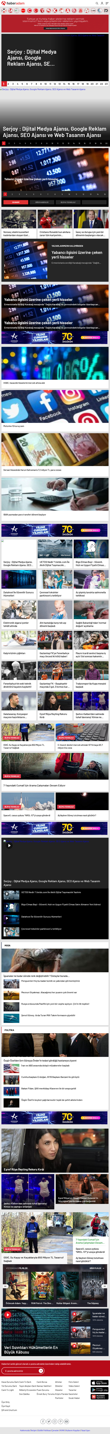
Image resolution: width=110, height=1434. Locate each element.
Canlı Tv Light (7, 1390)
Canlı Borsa (42, 1382)
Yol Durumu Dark (9, 1386)
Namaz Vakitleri (44, 1386)
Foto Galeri (74, 1382)
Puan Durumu (43, 1390)
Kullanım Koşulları (73, 1430)
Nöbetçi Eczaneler (27, 1390)
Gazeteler (73, 1394)
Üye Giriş (5, 1402)
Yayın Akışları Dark (27, 1386)
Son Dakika (24, 1394)
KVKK (62, 1430)
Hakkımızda (25, 1430)
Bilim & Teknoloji (68, 202)
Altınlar (58, 1382)
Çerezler (55, 1430)
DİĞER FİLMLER (95, 1268)
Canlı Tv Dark (25, 1382)
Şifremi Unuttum (9, 1410)
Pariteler (59, 1398)
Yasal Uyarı (85, 1430)
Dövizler (59, 1386)
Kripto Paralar (61, 1394)
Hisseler (59, 1390)
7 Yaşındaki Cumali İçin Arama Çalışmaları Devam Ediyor (89, 1241)
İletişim (34, 1430)
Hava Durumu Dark (10, 1382)
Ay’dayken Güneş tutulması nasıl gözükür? (90, 1259)
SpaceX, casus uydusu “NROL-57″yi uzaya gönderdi (90, 1250)
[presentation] (6, 1286)
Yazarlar (72, 1390)
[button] (3, 83)
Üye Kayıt (5, 1406)
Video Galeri (74, 1386)
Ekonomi (15, 202)
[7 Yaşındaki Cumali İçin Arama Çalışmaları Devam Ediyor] (91, 1224)
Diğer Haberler (41, 202)
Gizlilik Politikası (44, 1430)
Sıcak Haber (74, 1398)
